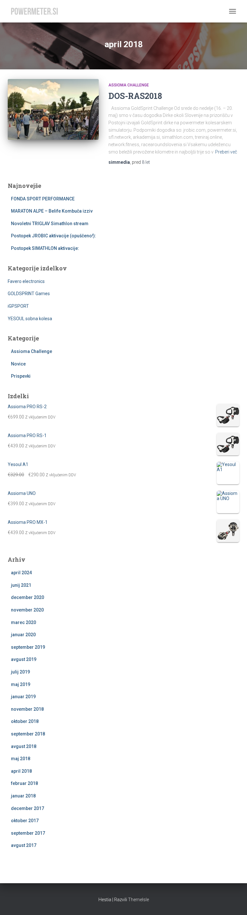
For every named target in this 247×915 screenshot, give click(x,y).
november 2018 (27, 709)
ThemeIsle (138, 899)
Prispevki (21, 376)
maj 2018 (20, 758)
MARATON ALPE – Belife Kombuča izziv (52, 211)
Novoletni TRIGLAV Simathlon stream (49, 223)
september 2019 (28, 647)
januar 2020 (23, 634)
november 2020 (27, 609)
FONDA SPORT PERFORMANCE (43, 198)
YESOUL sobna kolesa (30, 318)
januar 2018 (23, 795)
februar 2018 (24, 783)
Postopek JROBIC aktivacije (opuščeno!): (53, 235)
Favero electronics (26, 281)
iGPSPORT (18, 306)
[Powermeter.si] (37, 11)
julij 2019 (20, 671)
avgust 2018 (23, 746)
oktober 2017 (25, 820)
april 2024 (21, 572)
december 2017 (27, 808)
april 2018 (21, 771)
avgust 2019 (23, 659)
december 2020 (27, 597)
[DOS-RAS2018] (53, 109)
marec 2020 (23, 622)
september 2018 (28, 733)
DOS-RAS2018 (135, 96)
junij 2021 (21, 585)
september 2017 (28, 833)
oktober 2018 (25, 721)
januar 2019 (23, 696)
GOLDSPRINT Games (29, 293)
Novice (18, 363)
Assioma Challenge (128, 85)
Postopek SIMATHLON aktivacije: (45, 248)
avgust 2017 (23, 845)
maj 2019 (20, 684)
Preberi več (226, 151)
